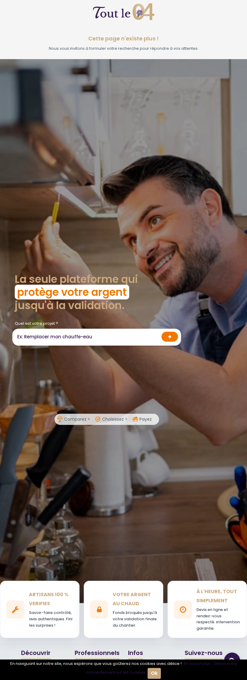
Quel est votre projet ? (36, 323)
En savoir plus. (197, 663)
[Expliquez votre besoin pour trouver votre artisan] (169, 337)
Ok (154, 673)
